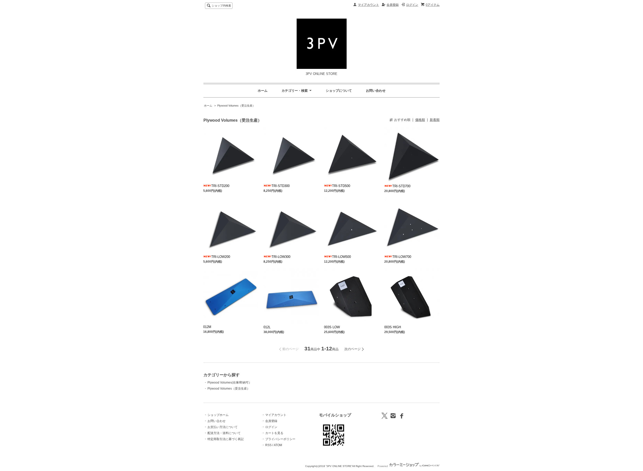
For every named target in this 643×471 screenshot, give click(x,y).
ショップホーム (218, 415)
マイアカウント (368, 5)
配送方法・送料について (224, 433)
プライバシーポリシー (280, 439)
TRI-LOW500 (341, 257)
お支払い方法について (222, 427)
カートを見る (274, 433)
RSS (268, 445)
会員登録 (393, 5)
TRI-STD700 (401, 186)
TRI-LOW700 (401, 257)
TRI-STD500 (341, 186)
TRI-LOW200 (220, 257)
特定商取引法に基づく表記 (225, 439)
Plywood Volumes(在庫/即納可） (229, 382)
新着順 (435, 120)
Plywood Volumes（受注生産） (236, 105)
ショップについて (339, 90)
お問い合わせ (376, 90)
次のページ (352, 349)
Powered (383, 466)
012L (267, 327)
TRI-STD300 (281, 186)
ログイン (412, 5)
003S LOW (332, 327)
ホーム (262, 90)
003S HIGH (392, 327)
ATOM (278, 445)
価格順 (420, 120)
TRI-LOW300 (281, 257)
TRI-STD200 (220, 186)
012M (207, 327)
